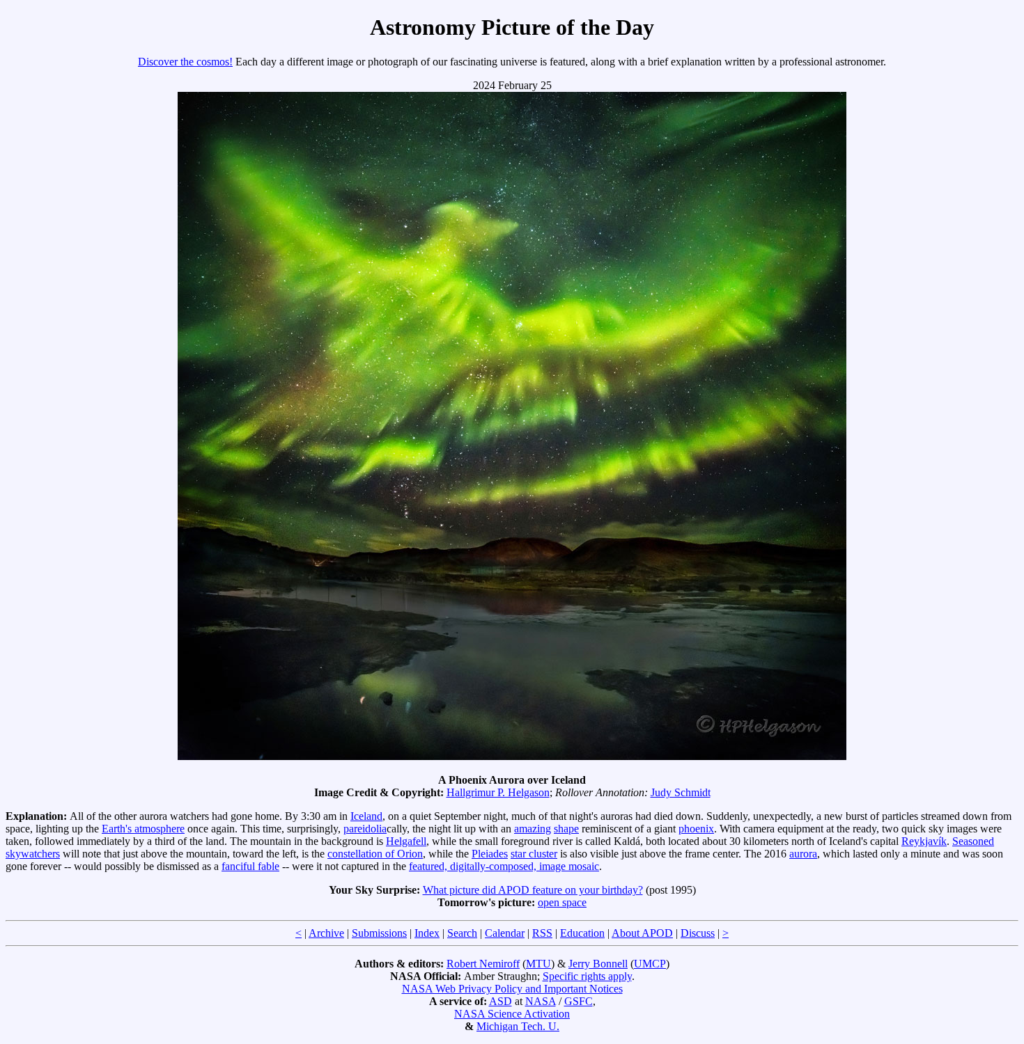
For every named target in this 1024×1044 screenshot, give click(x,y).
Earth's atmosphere (143, 829)
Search (462, 933)
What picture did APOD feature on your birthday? (533, 890)
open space (562, 902)
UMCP (650, 964)
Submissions (379, 933)
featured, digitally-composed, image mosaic (504, 866)
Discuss (698, 933)
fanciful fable (250, 866)
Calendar (505, 933)
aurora (803, 854)
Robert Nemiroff (483, 964)
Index (427, 933)
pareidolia (365, 829)
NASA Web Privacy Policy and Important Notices (512, 989)
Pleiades (490, 854)
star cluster (534, 854)
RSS (542, 933)
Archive (326, 933)
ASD (500, 1001)
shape (566, 829)
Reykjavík (924, 841)
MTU (538, 964)
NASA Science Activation (512, 1014)
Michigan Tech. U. (517, 1026)
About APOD (642, 933)
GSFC (578, 1001)
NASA (540, 1001)
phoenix (696, 829)
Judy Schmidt (681, 792)
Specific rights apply (587, 976)
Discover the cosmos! (185, 62)
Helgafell (406, 841)
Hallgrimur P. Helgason (498, 792)
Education (582, 933)
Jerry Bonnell (598, 964)
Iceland (366, 816)
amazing (532, 829)
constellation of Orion (375, 854)
